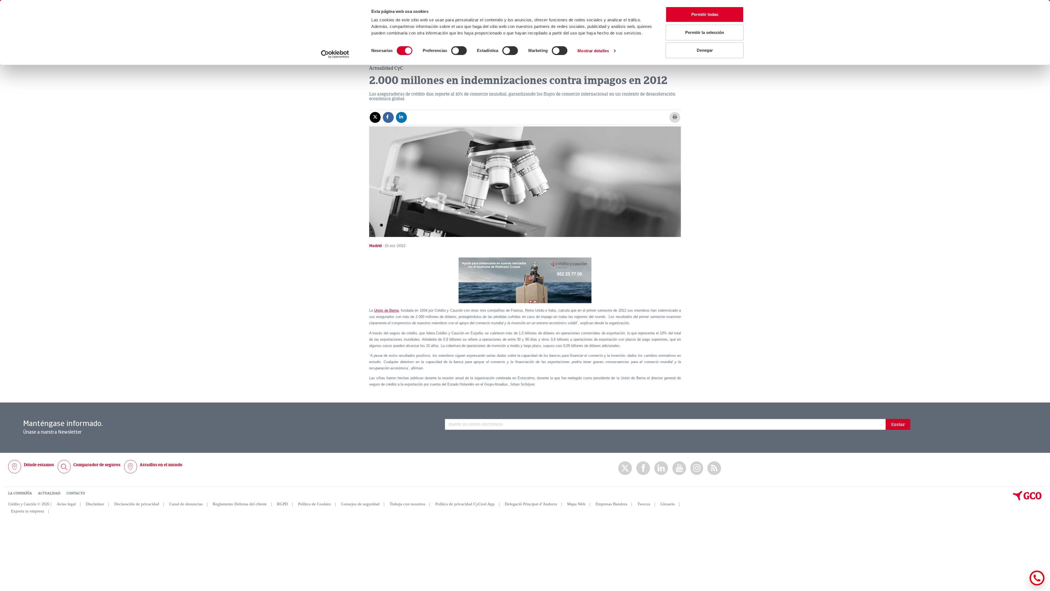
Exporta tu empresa (27, 511)
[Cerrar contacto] (1020, 584)
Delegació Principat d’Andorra (531, 504)
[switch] (459, 50)
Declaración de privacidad (136, 504)
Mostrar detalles (593, 50)
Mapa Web (576, 504)
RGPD (282, 504)
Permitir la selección (704, 32)
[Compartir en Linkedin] (401, 117)
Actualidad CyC (386, 68)
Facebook (643, 468)
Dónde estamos (39, 465)
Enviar (898, 424)
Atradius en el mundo (161, 465)
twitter (625, 468)
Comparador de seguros (96, 465)
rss (714, 468)
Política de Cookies (314, 504)
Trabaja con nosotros (407, 504)
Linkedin (661, 468)
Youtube (679, 468)
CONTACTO (75, 493)
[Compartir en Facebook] (388, 117)
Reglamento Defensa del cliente (240, 504)
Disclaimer (95, 504)
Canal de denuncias (186, 504)
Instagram (696, 468)
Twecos (643, 504)
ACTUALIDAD (49, 493)
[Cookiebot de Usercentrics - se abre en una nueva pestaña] (335, 54)
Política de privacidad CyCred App (465, 504)
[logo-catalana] (1027, 499)
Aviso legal (66, 504)
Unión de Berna (386, 310)
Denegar (705, 50)
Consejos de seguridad (360, 504)
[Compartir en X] (375, 117)
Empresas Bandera (611, 504)
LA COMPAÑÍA (20, 493)
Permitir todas (704, 14)
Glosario (667, 504)
